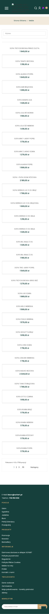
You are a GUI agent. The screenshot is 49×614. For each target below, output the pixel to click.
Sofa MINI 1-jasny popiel (24, 138)
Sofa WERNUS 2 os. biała (24, 216)
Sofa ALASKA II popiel (24, 74)
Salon (4, 508)
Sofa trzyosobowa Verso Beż (24, 280)
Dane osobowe (8, 583)
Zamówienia (7, 586)
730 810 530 (14, 498)
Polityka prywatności (10, 556)
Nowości (5, 539)
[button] (43, 8)
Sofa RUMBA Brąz (24, 409)
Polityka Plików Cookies (11, 562)
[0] (43, 7)
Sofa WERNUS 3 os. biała (24, 229)
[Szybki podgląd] (21, 43)
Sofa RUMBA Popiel (24, 448)
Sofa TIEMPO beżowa (24, 61)
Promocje (6, 535)
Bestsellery (6, 542)
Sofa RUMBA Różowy (24, 435)
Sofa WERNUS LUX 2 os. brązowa (24, 203)
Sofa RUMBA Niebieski (24, 422)
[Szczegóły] (28, 43)
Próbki (4, 569)
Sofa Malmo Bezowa (24, 371)
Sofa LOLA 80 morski (24, 113)
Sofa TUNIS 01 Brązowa (24, 384)
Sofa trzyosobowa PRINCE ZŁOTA (24, 48)
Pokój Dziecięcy (8, 522)
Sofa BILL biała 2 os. (24, 255)
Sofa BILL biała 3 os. (24, 242)
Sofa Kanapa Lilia (24, 100)
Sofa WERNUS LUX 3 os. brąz (24, 190)
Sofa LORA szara (24, 345)
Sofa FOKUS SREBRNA (24, 319)
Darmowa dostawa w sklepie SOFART (17, 552)
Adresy (4, 593)
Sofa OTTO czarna (24, 396)
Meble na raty (7, 566)
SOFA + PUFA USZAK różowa (24, 177)
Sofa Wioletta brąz (24, 332)
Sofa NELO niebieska (24, 306)
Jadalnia (5, 515)
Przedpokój (6, 525)
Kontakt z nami (8, 572)
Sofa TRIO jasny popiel (24, 267)
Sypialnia (5, 512)
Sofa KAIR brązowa (24, 87)
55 (23, 467)
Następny (35, 467)
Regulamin (6, 559)
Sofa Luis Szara (24, 293)
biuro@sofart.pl (15, 495)
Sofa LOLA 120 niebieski (24, 126)
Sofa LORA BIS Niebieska (24, 358)
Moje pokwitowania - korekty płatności (18, 589)
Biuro (4, 518)
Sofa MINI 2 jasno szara (24, 151)
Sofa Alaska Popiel (24, 164)
